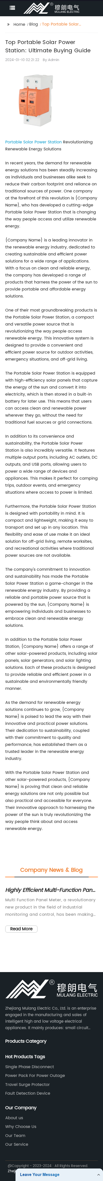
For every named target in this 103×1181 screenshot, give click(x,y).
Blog (33, 24)
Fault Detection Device (27, 1093)
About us (14, 1118)
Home (19, 24)
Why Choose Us (20, 1126)
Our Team (15, 1135)
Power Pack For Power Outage (35, 1076)
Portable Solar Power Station (33, 142)
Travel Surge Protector (27, 1085)
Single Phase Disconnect (29, 1067)
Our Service (16, 1144)
